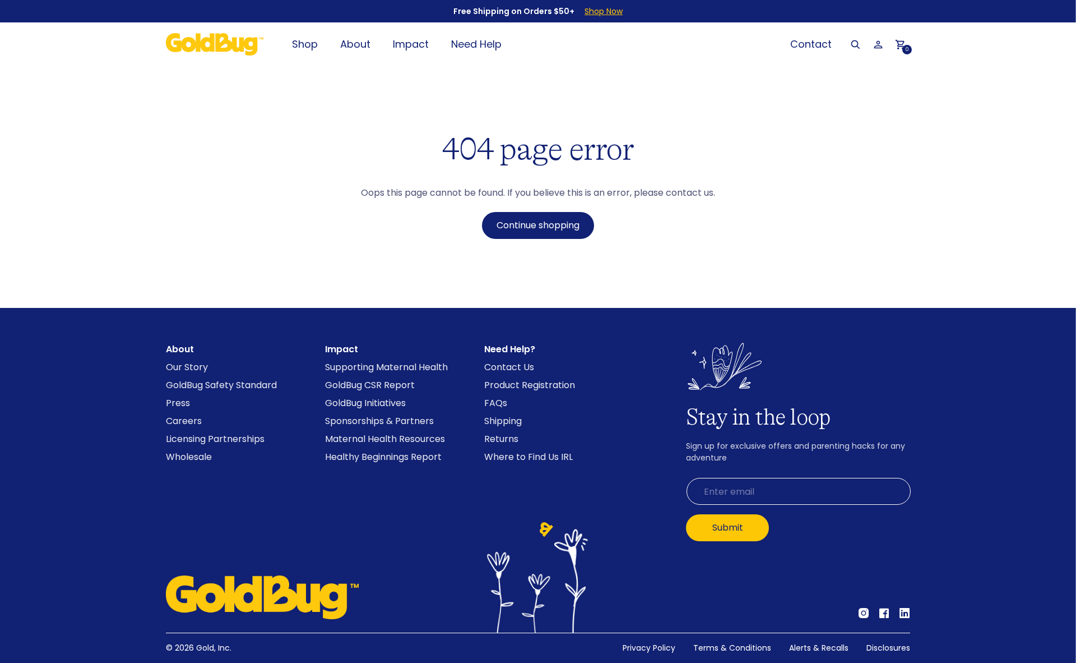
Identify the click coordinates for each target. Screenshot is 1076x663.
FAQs (495, 403)
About (355, 44)
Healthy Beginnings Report (383, 456)
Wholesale (189, 456)
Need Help (476, 44)
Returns (501, 438)
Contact (811, 44)
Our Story (187, 367)
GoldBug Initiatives (365, 403)
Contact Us (509, 367)
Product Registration (529, 385)
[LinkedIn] (904, 613)
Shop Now (604, 11)
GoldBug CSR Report (370, 385)
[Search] (855, 44)
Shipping (503, 421)
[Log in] (878, 44)
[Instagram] (864, 613)
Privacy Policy (649, 647)
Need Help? (509, 349)
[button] (900, 44)
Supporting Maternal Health (386, 367)
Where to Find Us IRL (528, 456)
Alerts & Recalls (818, 647)
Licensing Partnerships (215, 438)
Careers (184, 421)
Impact (411, 44)
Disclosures (888, 647)
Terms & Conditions (732, 647)
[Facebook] (884, 613)
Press (178, 403)
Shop (305, 44)
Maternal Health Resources (385, 438)
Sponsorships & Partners (379, 421)
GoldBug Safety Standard (221, 385)
